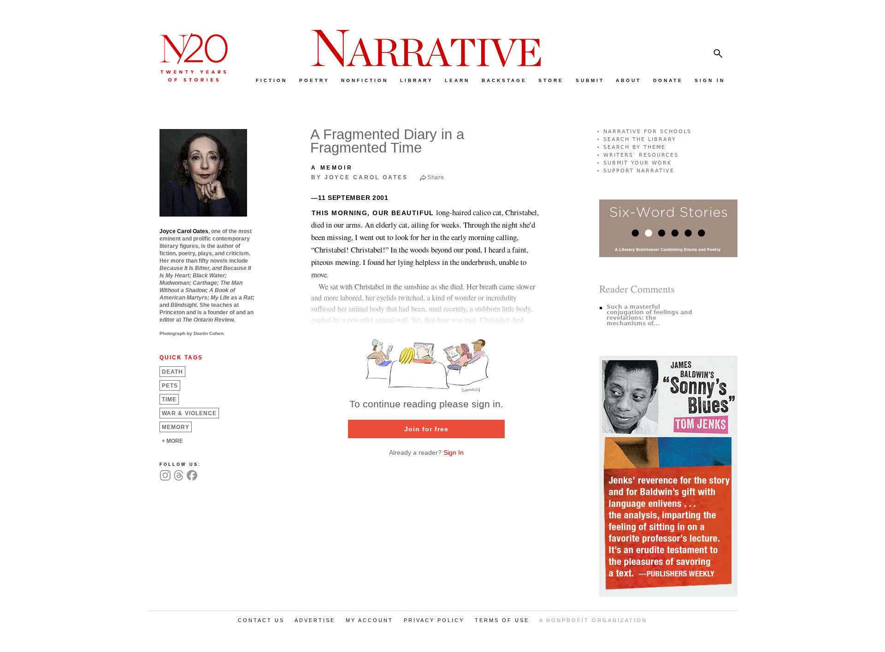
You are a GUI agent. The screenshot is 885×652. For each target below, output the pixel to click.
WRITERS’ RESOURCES (640, 155)
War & (189, 413)
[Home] (189, 79)
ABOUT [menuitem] (628, 80)
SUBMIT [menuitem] (590, 80)
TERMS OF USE (502, 620)
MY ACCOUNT (369, 620)
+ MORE (172, 441)
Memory (175, 427)
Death (172, 372)
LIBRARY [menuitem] (416, 80)
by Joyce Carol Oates (359, 177)
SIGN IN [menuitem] (710, 80)
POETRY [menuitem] (314, 80)
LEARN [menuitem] (457, 80)
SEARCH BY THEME (634, 147)
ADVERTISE (315, 620)
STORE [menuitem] (551, 80)
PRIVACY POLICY (434, 620)
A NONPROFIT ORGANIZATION (593, 620)
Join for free (426, 429)
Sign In (453, 452)
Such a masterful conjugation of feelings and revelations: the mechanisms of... (649, 315)
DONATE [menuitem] (668, 80)
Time (169, 399)
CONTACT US (261, 620)
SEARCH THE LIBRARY (639, 139)
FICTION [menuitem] (271, 80)
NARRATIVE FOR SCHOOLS (647, 132)
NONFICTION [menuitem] (364, 80)
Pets (170, 385)
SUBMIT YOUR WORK (637, 163)
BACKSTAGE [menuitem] (504, 80)
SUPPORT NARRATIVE (638, 171)
